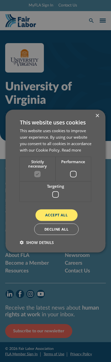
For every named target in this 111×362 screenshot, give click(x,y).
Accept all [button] (56, 215)
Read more (71, 149)
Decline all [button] (56, 228)
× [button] (97, 116)
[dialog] (55, 181)
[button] (37, 242)
